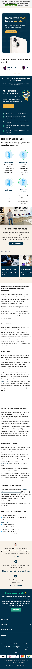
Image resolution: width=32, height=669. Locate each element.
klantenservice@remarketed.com (16, 571)
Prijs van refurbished (16, 647)
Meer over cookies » (23, 5)
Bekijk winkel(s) (16, 243)
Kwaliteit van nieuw (6, 647)
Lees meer (8, 106)
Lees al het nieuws (7, 251)
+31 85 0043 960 (16, 586)
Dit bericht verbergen (11, 5)
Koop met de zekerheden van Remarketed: (16, 644)
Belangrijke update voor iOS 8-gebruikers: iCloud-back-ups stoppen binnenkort (10, 269)
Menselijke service (26, 648)
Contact (16, 556)
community (5, 522)
